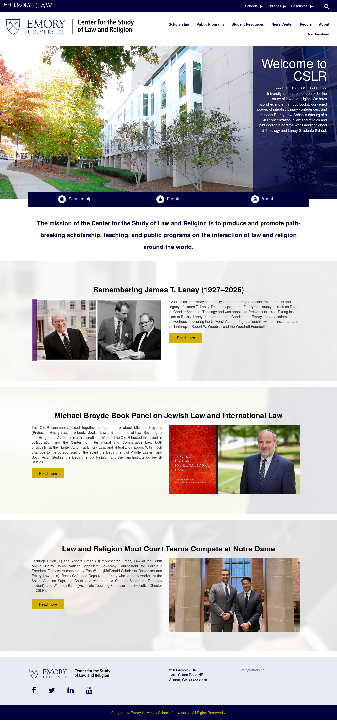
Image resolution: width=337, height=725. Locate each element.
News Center (282, 24)
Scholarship (179, 24)
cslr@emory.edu (254, 669)
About (324, 24)
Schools (251, 5)
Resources (299, 5)
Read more (186, 337)
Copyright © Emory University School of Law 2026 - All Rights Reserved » (168, 712)
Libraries (274, 5)
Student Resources (248, 24)
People (306, 24)
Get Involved (318, 34)
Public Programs (210, 24)
